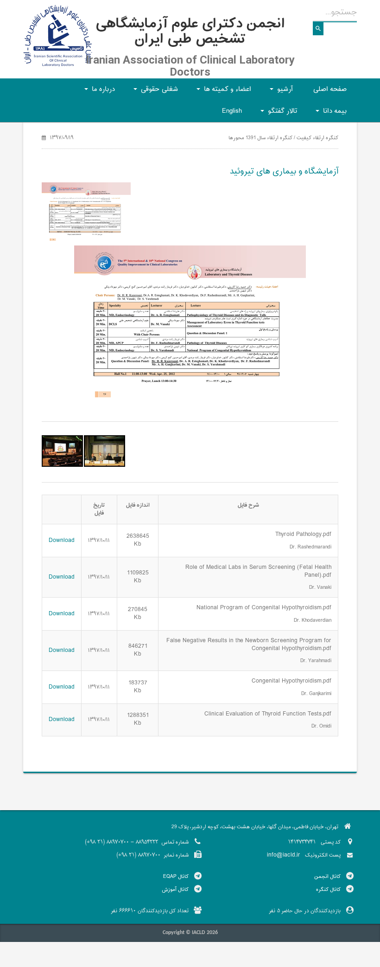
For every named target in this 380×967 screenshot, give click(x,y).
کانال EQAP (176, 876)
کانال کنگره (328, 889)
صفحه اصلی (330, 89)
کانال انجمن (327, 876)
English (232, 111)
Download (62, 540)
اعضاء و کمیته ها (222, 92)
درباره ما (98, 92)
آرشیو (280, 92)
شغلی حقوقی (154, 92)
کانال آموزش (175, 889)
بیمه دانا (330, 114)
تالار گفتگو (277, 114)
